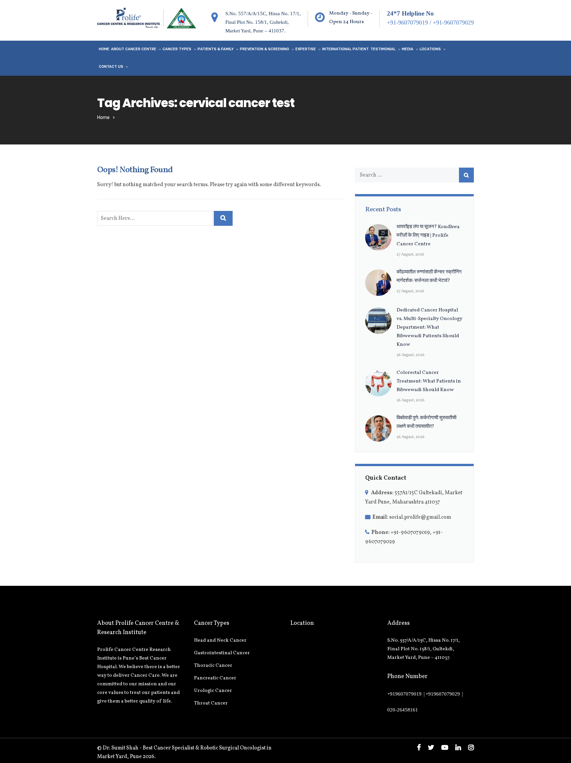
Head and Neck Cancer (220, 640)
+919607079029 (443, 694)
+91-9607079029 (453, 22)
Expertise (305, 49)
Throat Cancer (211, 703)
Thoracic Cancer (213, 665)
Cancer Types (177, 49)
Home (104, 49)
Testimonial (383, 49)
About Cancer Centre (133, 49)
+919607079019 (404, 694)
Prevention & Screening (264, 49)
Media (407, 49)
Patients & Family (216, 49)
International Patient (345, 49)
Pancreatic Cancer (215, 678)
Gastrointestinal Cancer (222, 653)
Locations (430, 49)
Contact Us (111, 66)
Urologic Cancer (213, 690)
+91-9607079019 (407, 22)
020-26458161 (402, 709)
